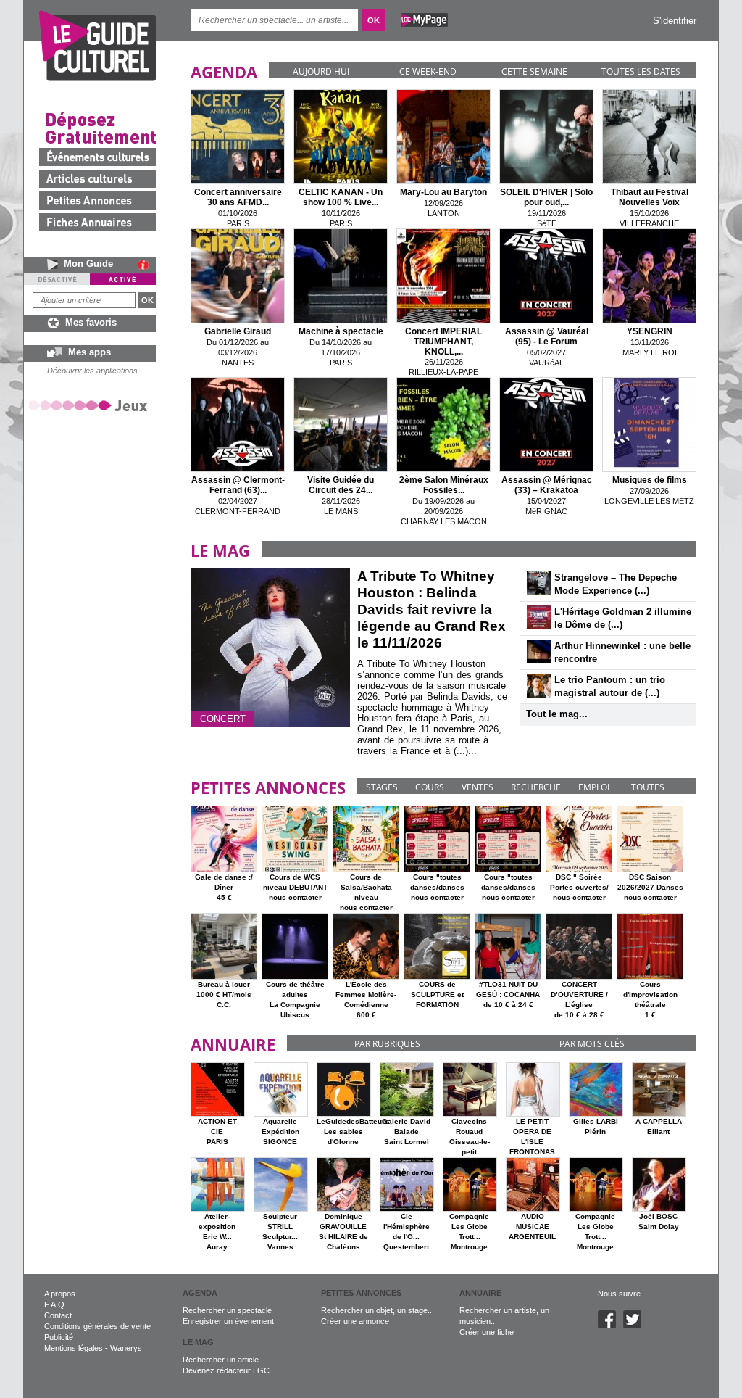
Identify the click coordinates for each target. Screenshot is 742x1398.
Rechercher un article (221, 1359)
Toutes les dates (640, 71)
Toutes (647, 787)
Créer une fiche (486, 1332)
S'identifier (674, 20)
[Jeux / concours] (90, 405)
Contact (58, 1315)
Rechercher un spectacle (227, 1310)
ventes (477, 787)
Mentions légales (73, 1348)
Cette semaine (534, 71)
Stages (382, 787)
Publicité (58, 1337)
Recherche (536, 787)
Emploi (593, 787)
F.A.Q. (55, 1304)
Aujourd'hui (321, 71)
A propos (59, 1293)
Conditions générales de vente (97, 1326)
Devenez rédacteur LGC (226, 1370)
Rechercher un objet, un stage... (377, 1310)
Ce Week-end (428, 71)
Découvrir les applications (92, 370)
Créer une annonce (355, 1321)
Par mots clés (592, 1044)
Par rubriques (387, 1044)
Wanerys (126, 1348)
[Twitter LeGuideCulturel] (636, 1325)
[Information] (147, 264)
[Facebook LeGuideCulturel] (610, 1325)
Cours (429, 787)
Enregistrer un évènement (228, 1321)
